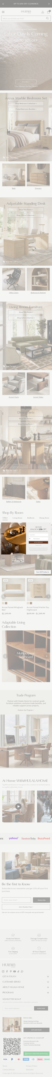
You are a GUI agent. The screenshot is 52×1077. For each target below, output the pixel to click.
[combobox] (31, 538)
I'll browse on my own (38, 545)
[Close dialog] (49, 523)
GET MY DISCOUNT (38, 542)
